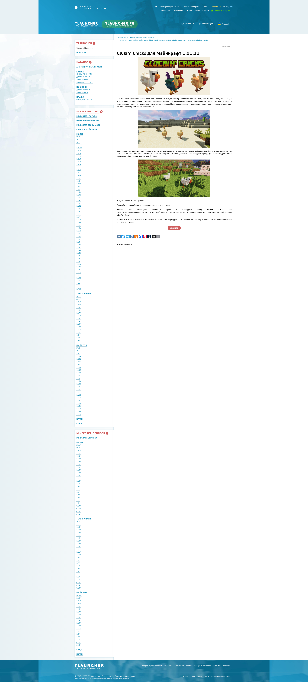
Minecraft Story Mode (88, 125)
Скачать (174, 227)
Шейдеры (81, 345)
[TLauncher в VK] (231, 6)
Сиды (79, 423)
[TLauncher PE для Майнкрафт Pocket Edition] (122, 24)
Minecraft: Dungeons (87, 120)
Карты (79, 419)
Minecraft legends (86, 116)
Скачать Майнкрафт (87, 129)
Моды (79, 134)
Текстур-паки (83, 293)
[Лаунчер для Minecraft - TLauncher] (86, 24)
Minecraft (84, 9)
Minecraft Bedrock (98, 9)
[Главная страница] (156, 7)
